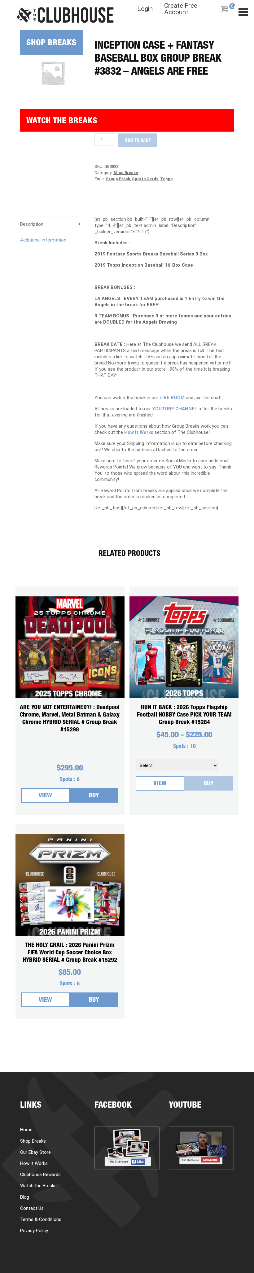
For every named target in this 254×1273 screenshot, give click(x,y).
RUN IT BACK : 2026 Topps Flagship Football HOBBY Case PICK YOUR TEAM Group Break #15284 (184, 715)
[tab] (52, 240)
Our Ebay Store (35, 1152)
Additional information (43, 240)
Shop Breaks (51, 43)
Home (26, 1129)
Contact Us (32, 1208)
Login (145, 9)
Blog (29, 147)
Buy (94, 796)
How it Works (46, 93)
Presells (38, 71)
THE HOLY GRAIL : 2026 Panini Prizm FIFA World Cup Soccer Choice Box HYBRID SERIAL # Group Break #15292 (70, 953)
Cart (29, 170)
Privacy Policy (34, 1230)
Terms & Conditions (40, 1219)
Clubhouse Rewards (40, 1174)
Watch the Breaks (61, 121)
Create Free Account (180, 8)
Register (37, 192)
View (45, 796)
